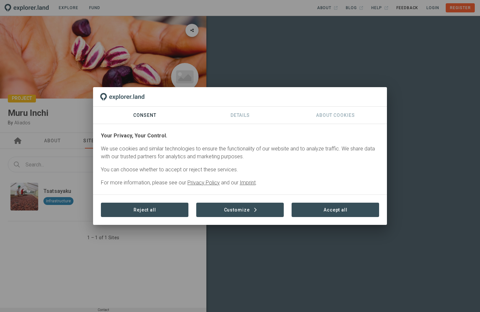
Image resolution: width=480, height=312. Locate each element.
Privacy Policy (203, 182)
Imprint (248, 182)
